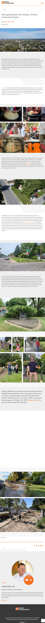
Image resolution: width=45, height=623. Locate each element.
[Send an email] (27, 580)
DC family (29, 163)
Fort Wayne (4, 88)
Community (2, 542)
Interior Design (36, 542)
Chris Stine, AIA (9, 22)
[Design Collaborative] (8, 2)
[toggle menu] (42, 3)
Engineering (29, 542)
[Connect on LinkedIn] (31, 580)
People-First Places (17, 542)
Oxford (18, 94)
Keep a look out (33, 400)
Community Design (9, 542)
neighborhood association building (28, 222)
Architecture (24, 542)
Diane (28, 164)
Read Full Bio (5, 600)
